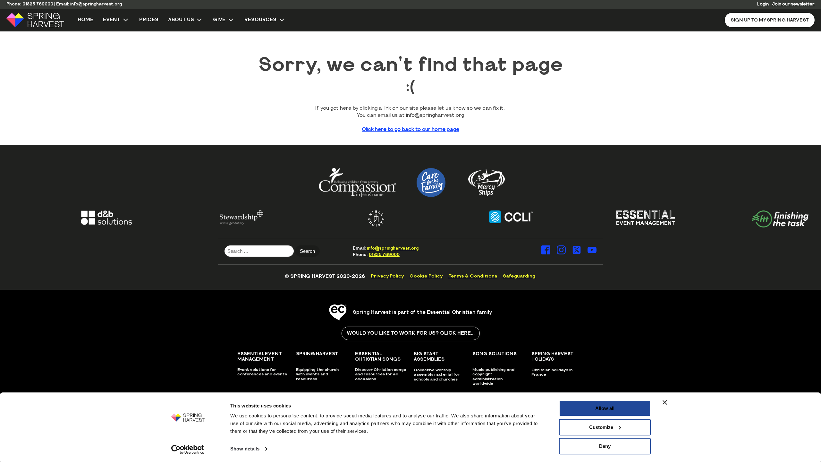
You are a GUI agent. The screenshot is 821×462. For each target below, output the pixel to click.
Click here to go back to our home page (410, 129)
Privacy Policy (387, 276)
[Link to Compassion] (357, 182)
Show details (244, 449)
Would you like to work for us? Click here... (411, 333)
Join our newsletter (793, 4)
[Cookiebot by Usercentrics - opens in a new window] (188, 449)
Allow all (604, 408)
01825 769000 (37, 4)
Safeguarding (519, 276)
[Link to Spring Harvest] (39, 20)
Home (85, 19)
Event (111, 19)
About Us (181, 19)
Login (763, 4)
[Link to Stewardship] (230, 217)
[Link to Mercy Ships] (486, 182)
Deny (605, 446)
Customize (601, 427)
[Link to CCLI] (499, 216)
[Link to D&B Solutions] (95, 217)
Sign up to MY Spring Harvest (770, 20)
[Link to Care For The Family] (431, 182)
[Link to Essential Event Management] (634, 217)
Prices (148, 19)
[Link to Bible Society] (365, 218)
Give (219, 19)
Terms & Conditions (472, 276)
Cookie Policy (426, 276)
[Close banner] (665, 402)
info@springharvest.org (96, 4)
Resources (260, 19)
